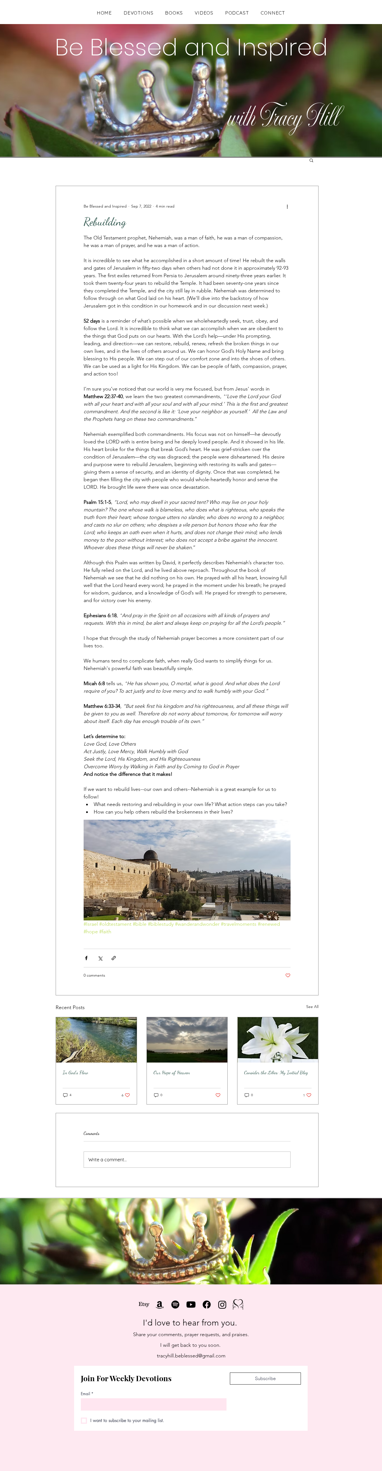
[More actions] (287, 206)
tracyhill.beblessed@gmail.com (191, 1356)
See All (312, 1006)
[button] (311, 160)
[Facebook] (206, 1304)
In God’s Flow (75, 1072)
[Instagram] (222, 1304)
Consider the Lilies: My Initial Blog (276, 1072)
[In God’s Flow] (96, 1040)
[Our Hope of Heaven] (187, 1040)
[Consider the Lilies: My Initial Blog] (277, 1040)
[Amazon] (159, 1304)
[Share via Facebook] (86, 958)
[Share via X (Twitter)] (100, 958)
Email (87, 1393)
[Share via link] (113, 958)
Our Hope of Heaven (172, 1072)
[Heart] (238, 1304)
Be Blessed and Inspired (191, 47)
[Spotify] (175, 1304)
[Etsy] (144, 1304)
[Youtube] (191, 1304)
